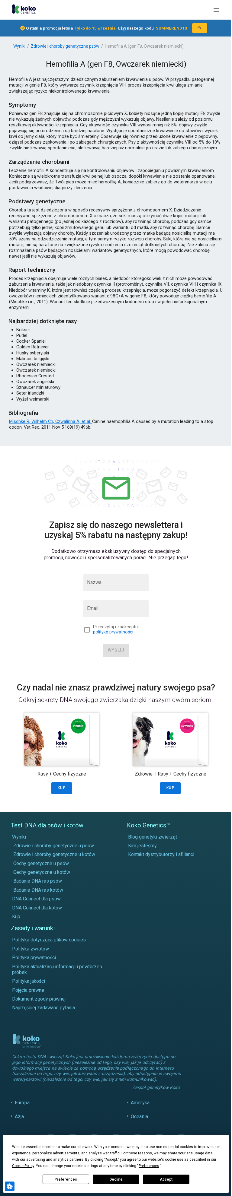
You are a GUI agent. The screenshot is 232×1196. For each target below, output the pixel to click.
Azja (19, 1122)
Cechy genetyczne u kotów (41, 872)
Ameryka (138, 1108)
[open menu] (216, 10)
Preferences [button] (149, 1166)
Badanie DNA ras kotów (38, 890)
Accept (166, 1179)
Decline (116, 1179)
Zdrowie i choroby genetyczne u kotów (54, 854)
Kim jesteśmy (142, 846)
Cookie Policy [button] (23, 1166)
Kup (16, 916)
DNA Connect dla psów (36, 899)
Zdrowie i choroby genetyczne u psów (53, 846)
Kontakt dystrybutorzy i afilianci (161, 854)
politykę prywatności (113, 632)
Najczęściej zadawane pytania (43, 1007)
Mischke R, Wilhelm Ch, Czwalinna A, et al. (50, 421)
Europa (22, 1108)
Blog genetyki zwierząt (152, 837)
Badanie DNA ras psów (37, 881)
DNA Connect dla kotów (37, 908)
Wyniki (19, 46)
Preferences (65, 1179)
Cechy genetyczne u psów (41, 863)
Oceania (138, 1122)
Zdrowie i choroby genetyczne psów (65, 46)
